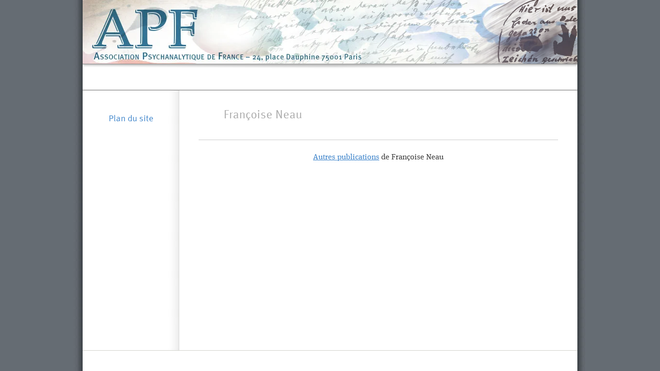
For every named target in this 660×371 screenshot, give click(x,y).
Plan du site (131, 118)
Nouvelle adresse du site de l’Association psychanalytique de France (330, 77)
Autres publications (346, 157)
